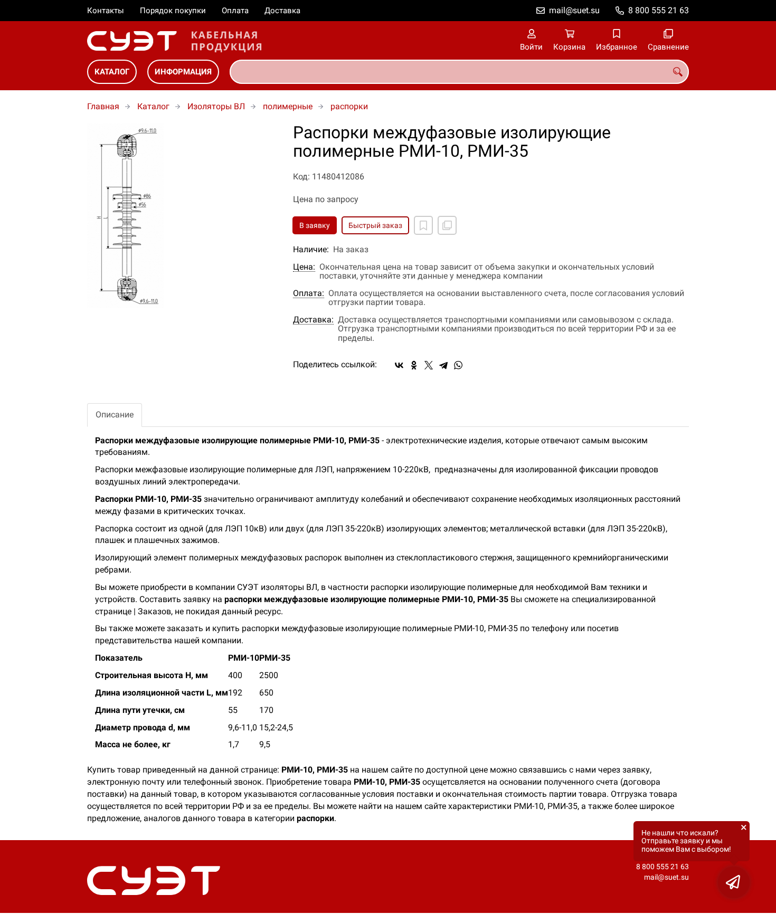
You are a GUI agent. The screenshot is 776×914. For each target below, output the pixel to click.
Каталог (111, 72)
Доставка (282, 10)
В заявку (314, 225)
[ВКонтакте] (399, 365)
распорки (349, 106)
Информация (183, 72)
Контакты (105, 10)
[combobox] (459, 72)
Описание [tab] (115, 415)
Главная (103, 106)
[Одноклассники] (414, 365)
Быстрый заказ (375, 225)
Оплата (235, 10)
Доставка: (313, 320)
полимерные (288, 106)
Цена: (304, 267)
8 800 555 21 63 (658, 10)
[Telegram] (443, 365)
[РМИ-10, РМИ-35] (182, 215)
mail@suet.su (574, 10)
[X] (428, 365)
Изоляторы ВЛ (216, 106)
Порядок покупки (173, 10)
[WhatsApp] (458, 365)
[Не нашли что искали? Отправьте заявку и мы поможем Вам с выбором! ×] (734, 882)
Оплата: (308, 293)
